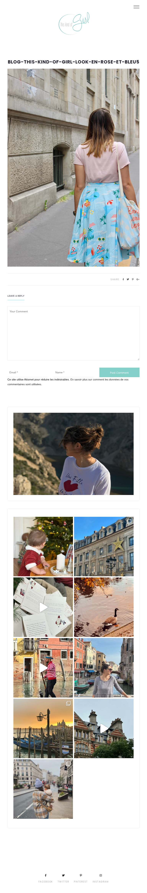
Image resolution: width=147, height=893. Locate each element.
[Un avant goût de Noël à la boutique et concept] (43, 607)
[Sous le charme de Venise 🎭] (43, 668)
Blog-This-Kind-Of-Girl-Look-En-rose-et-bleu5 (73, 62)
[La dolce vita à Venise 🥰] (104, 668)
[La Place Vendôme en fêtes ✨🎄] (104, 546)
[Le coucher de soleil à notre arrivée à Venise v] (43, 728)
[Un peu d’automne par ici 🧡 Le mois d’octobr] (104, 607)
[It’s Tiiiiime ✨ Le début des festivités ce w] (43, 546)
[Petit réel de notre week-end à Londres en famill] (104, 728)
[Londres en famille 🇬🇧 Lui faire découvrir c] (43, 789)
